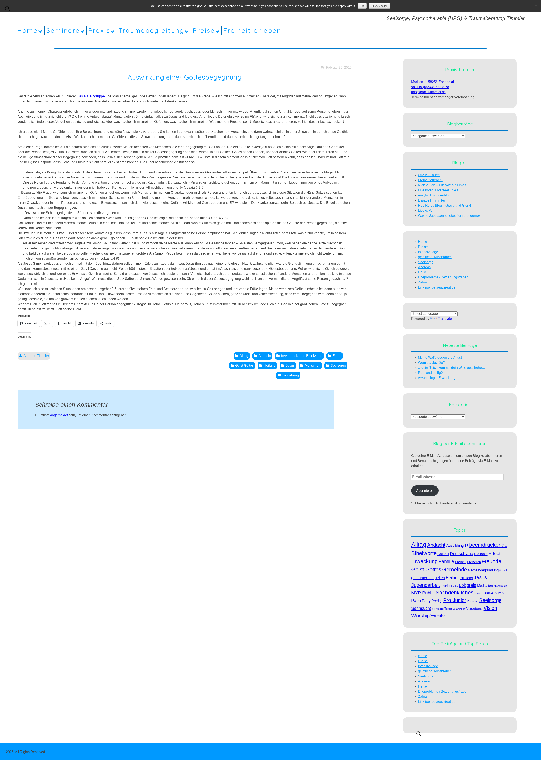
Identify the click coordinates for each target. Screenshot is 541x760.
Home (27, 30)
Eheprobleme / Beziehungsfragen (443, 277)
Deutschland (461, 553)
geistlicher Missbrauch (435, 257)
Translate (445, 318)
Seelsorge (425, 262)
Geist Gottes (426, 569)
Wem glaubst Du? (431, 362)
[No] (536, 6)
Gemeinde (454, 569)
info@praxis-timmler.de (428, 92)
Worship (420, 615)
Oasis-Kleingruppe (91, 96)
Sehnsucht (421, 608)
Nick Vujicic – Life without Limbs (442, 185)
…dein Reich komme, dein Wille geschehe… (451, 367)
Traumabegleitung (151, 30)
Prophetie (472, 601)
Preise (204, 30)
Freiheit (460, 562)
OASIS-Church (429, 175)
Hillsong (466, 578)
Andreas (424, 267)
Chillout (443, 554)
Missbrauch (500, 585)
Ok (362, 6)
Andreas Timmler (36, 356)
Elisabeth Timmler (431, 200)
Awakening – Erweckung (436, 378)
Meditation (485, 585)
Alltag (418, 544)
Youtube (438, 616)
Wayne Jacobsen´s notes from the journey (449, 215)
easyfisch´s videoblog (434, 195)
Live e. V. (425, 210)
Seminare (63, 30)
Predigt (437, 601)
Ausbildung (455, 545)
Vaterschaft (459, 608)
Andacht (436, 545)
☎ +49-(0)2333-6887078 (430, 87)
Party (426, 600)
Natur (477, 593)
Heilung (453, 577)
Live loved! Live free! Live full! (440, 190)
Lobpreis (467, 585)
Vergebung (474, 608)
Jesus (480, 577)
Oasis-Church (493, 593)
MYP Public (423, 592)
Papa (416, 600)
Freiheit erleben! (430, 180)
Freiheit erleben (252, 30)
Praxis (99, 30)
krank (445, 585)
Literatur (453, 586)
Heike (422, 272)
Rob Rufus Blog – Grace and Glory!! (445, 205)
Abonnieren (425, 490)
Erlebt (494, 553)
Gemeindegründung (483, 570)
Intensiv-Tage (428, 252)
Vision (490, 608)
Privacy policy (379, 6)
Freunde (491, 561)
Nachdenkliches (455, 592)
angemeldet (59, 415)
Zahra (422, 282)
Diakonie (481, 554)
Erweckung (424, 561)
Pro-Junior (454, 600)
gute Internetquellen (428, 578)
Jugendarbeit (425, 585)
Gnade (503, 570)
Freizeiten (474, 562)
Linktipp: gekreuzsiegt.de (436, 287)
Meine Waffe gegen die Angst (440, 357)
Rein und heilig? (430, 373)
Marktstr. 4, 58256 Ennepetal (432, 82)
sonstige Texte (442, 608)
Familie (446, 561)
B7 (466, 545)
